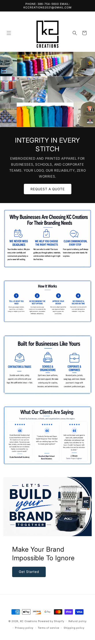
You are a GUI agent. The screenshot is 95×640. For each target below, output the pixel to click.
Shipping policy (74, 627)
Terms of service (48, 627)
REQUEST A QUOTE (47, 189)
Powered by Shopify (51, 621)
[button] (9, 33)
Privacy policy (24, 627)
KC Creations (29, 621)
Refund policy (77, 621)
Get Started (29, 572)
